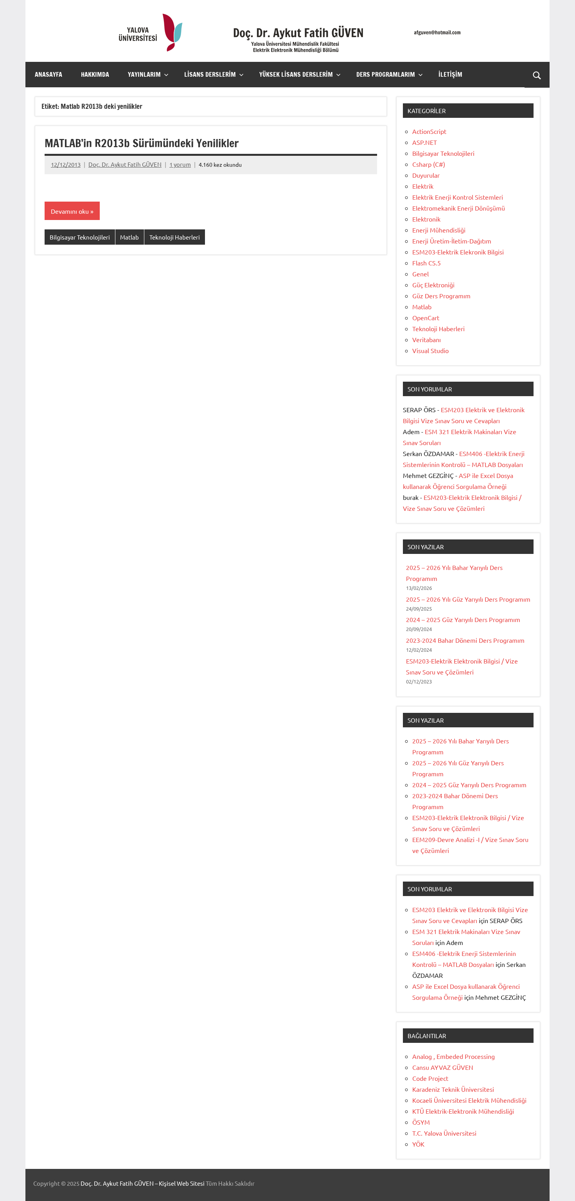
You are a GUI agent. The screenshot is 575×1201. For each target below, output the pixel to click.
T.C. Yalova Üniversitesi (444, 1133)
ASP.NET (424, 142)
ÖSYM (421, 1122)
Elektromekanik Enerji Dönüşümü (458, 208)
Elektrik (422, 186)
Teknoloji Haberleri (174, 237)
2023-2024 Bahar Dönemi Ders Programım (465, 640)
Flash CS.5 (426, 263)
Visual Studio (430, 350)
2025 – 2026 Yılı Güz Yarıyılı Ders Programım (468, 599)
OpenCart (425, 317)
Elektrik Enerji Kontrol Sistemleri (457, 197)
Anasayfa (48, 74)
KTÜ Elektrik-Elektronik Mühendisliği (463, 1111)
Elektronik (426, 219)
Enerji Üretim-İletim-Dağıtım (451, 241)
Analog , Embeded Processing (453, 1056)
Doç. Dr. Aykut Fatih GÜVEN (125, 164)
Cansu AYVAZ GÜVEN (442, 1067)
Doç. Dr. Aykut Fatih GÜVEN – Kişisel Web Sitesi (143, 1183)
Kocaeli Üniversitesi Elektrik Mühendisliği (469, 1100)
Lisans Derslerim (210, 74)
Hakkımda (95, 74)
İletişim (450, 74)
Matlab (129, 237)
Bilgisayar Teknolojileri (80, 237)
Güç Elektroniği (433, 285)
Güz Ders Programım (441, 295)
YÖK (418, 1144)
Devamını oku (70, 211)
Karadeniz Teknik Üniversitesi (453, 1089)
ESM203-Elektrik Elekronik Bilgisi (458, 252)
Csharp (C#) (428, 164)
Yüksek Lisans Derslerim (296, 74)
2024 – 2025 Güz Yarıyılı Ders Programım (463, 619)
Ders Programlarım (385, 74)
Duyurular (426, 175)
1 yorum (180, 164)
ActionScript (429, 131)
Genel (420, 274)
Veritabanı (426, 339)
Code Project (430, 1078)
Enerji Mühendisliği (438, 230)
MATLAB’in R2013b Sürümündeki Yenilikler (142, 143)
